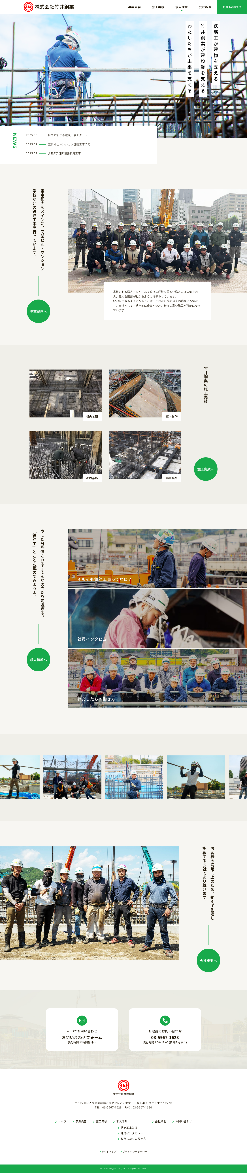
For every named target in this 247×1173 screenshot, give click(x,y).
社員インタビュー (132, 1133)
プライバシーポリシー (135, 1151)
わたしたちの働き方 (133, 1138)
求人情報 (181, 7)
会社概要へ (208, 960)
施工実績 (158, 7)
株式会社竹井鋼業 (49, 7)
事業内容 (134, 7)
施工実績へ (205, 469)
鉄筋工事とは (129, 1127)
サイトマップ (109, 1151)
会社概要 (205, 7)
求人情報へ (38, 659)
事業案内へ (38, 311)
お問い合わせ (232, 7)
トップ (62, 1121)
